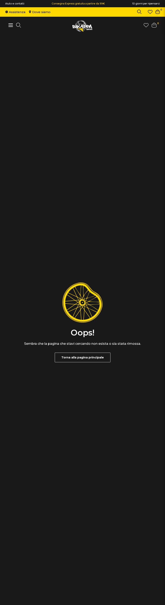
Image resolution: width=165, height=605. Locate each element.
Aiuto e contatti (14, 3)
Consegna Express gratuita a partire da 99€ (78, 3)
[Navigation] (10, 25)
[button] (139, 12)
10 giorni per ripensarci (146, 3)
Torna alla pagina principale (82, 357)
